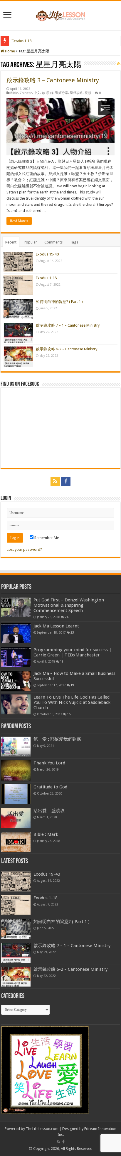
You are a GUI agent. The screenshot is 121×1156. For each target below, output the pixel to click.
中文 (37, 93)
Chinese (26, 93)
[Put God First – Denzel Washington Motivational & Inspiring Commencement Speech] (16, 607)
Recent (10, 242)
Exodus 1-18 (21, 41)
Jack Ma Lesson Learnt (56, 626)
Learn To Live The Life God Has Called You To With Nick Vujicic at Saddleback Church (71, 702)
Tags (74, 242)
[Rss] (55, 481)
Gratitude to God (50, 787)
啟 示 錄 (47, 93)
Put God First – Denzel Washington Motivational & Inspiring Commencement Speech (68, 605)
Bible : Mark (45, 834)
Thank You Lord (49, 763)
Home (9, 51)
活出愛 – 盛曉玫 (49, 810)
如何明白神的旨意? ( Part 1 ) (59, 301)
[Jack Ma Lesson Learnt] (16, 633)
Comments (53, 242)
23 (72, 632)
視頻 (88, 93)
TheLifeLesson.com (42, 1128)
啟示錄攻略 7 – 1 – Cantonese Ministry (68, 325)
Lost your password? (24, 549)
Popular (30, 242)
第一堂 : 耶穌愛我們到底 (57, 739)
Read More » (19, 221)
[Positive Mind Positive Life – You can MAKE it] (60, 15)
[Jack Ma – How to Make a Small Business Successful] (16, 681)
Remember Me (46, 538)
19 (61, 661)
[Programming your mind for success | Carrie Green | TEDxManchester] (16, 657)
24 (66, 617)
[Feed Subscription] (118, 63)
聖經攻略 (76, 93)
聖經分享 (61, 93)
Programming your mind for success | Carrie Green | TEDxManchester (72, 652)
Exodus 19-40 (47, 254)
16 (68, 714)
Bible (14, 93)
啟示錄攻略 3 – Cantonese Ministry (52, 80)
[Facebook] (65, 481)
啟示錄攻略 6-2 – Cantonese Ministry (66, 349)
